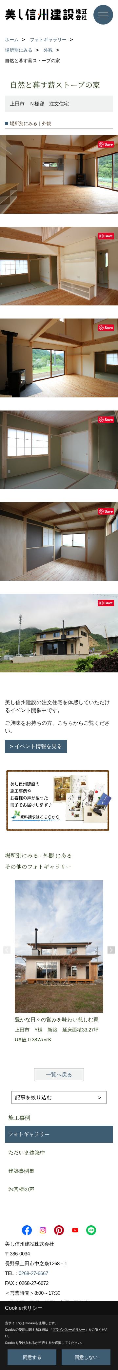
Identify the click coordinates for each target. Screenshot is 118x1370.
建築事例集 (21, 1171)
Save (109, 144)
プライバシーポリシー (68, 1329)
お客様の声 (21, 1189)
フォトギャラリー (29, 1134)
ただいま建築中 (26, 1152)
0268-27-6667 (33, 1273)
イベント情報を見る (38, 746)
